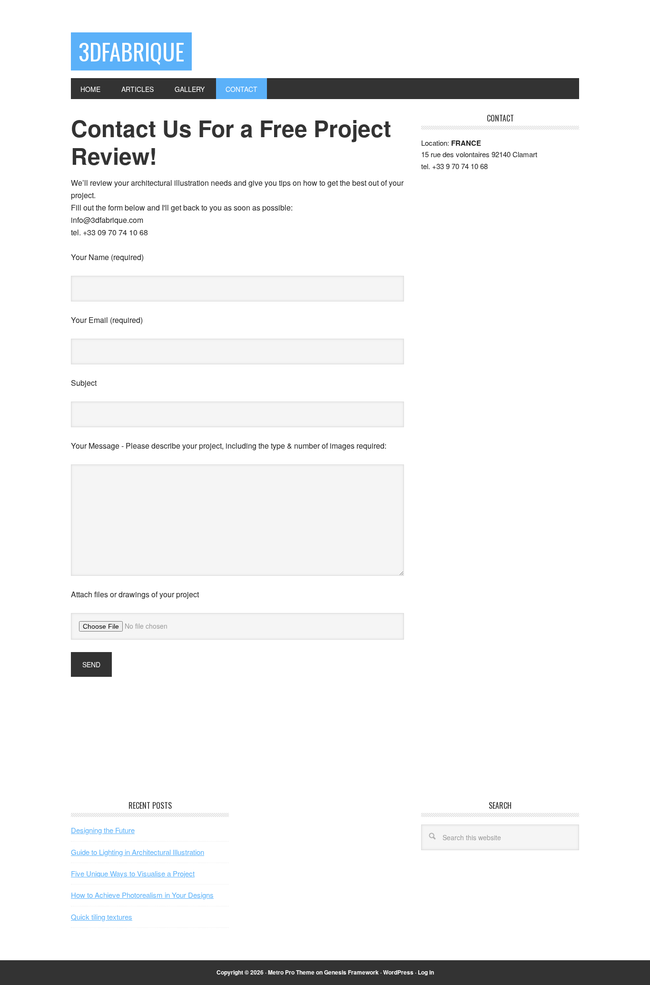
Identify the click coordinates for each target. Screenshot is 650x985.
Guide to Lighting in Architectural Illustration (137, 852)
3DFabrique (131, 51)
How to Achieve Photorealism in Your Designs (142, 895)
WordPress (398, 972)
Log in (426, 972)
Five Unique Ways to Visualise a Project (133, 873)
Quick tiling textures (101, 917)
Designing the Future (103, 830)
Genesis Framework (351, 972)
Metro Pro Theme (291, 972)
